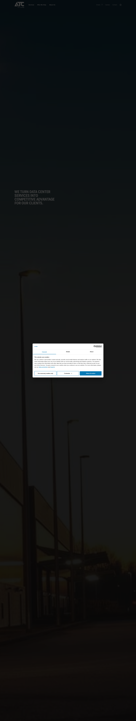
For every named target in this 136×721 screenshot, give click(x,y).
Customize (67, 373)
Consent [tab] (44, 352)
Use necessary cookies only (45, 373)
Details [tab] (68, 351)
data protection (43, 367)
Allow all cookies (90, 373)
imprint (53, 367)
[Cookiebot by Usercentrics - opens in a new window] (95, 346)
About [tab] (91, 351)
